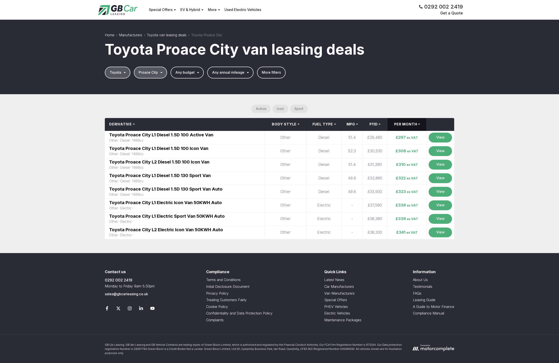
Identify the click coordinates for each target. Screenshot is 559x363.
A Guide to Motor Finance (433, 306)
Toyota (115, 72)
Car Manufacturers (339, 286)
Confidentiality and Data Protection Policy (239, 313)
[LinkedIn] (141, 309)
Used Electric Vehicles (242, 9)
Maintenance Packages (342, 320)
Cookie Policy (217, 306)
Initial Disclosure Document (227, 286)
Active (261, 108)
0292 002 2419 (118, 280)
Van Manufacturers (339, 293)
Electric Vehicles (337, 313)
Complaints (215, 320)
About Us (420, 280)
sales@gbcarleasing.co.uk (126, 294)
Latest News (334, 280)
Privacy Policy (217, 293)
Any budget (185, 72)
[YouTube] (152, 309)
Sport (298, 108)
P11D (373, 124)
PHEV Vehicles (336, 306)
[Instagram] (129, 309)
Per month (405, 124)
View (440, 137)
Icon (280, 108)
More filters (271, 72)
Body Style (284, 124)
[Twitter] (118, 309)
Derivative (120, 124)
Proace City (148, 72)
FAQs (417, 293)
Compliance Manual (428, 313)
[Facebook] (107, 309)
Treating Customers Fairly (226, 300)
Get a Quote (451, 13)
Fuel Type (322, 124)
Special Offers (335, 300)
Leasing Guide (424, 300)
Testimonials (422, 286)
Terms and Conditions (223, 280)
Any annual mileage (228, 72)
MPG (351, 124)
